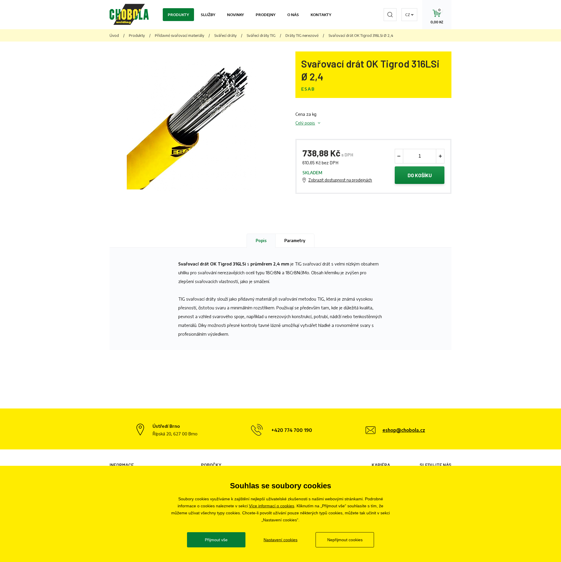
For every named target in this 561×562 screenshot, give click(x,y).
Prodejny (266, 14)
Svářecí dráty (225, 35)
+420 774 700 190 (291, 430)
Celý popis (305, 122)
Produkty (178, 14)
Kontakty (321, 14)
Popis (261, 240)
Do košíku (420, 175)
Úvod (114, 35)
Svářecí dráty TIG (261, 35)
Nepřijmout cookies (345, 539)
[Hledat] (390, 14)
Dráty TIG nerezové (301, 35)
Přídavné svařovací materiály (179, 35)
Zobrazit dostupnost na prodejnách (340, 179)
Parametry (294, 240)
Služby (208, 14)
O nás (293, 14)
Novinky (235, 14)
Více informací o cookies (271, 506)
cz (407, 14)
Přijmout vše (216, 539)
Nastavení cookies (280, 539)
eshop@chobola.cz (403, 430)
